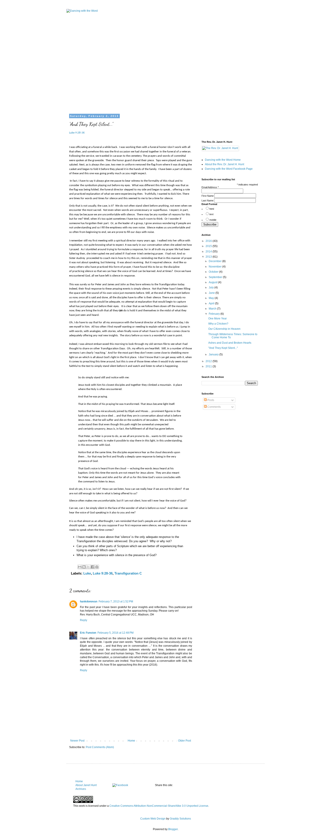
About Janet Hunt (86, 785)
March (213, 308)
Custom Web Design (153, 818)
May (212, 298)
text (211, 214)
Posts (210, 400)
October (214, 271)
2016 (209, 241)
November (215, 266)
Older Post (184, 740)
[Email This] (79, 567)
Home (131, 740)
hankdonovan (88, 601)
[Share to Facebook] (92, 567)
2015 (209, 246)
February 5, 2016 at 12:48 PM (115, 632)
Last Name (208, 200)
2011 (209, 366)
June (212, 292)
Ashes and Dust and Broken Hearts (229, 342)
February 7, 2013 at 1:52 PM (116, 601)
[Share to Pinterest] (97, 567)
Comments (214, 406)
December (215, 261)
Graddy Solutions (180, 818)
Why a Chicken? (218, 323)
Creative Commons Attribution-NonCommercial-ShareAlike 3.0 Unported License (158, 805)
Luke (87, 573)
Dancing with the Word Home (223, 159)
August (213, 282)
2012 (209, 361)
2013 (209, 256)
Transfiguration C (128, 573)
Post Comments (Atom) (100, 747)
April (212, 303)
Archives (80, 789)
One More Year (217, 318)
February (214, 313)
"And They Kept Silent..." (223, 348)
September (216, 277)
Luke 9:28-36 (77, 132)
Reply (83, 620)
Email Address (210, 187)
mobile (212, 219)
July (211, 287)
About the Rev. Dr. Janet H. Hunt (224, 164)
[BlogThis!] (84, 567)
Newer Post (77, 740)
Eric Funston (88, 632)
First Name (208, 195)
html (211, 208)
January (214, 354)
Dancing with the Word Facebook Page (229, 168)
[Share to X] (88, 567)
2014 (209, 251)
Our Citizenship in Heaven (224, 328)
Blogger (173, 829)
